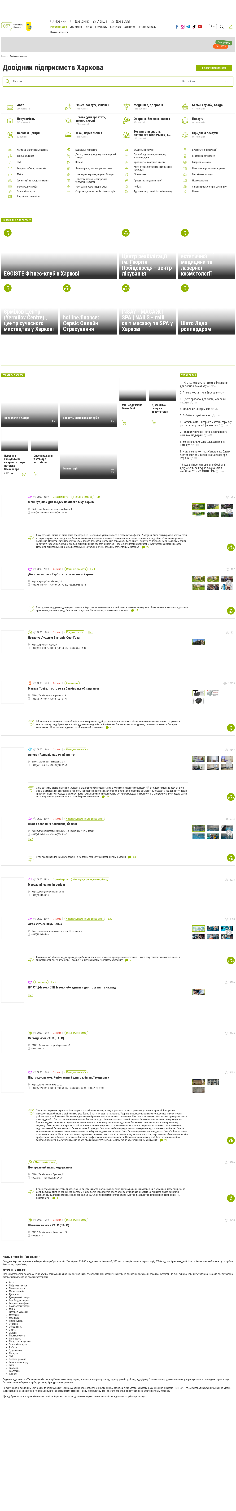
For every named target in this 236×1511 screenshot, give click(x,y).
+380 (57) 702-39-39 (53, 1178)
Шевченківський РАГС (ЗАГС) (48, 1225)
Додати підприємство (215, 67)
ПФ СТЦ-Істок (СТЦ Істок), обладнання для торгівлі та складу (204, 384)
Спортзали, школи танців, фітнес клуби (95, 191)
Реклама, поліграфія (27, 186)
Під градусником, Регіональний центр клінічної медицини (203, 433)
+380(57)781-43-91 (58, 648)
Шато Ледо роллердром (196, 326)
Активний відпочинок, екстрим (32, 149)
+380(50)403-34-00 (40, 934)
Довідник (82, 21)
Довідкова (129, 26)
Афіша (102, 21)
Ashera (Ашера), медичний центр (51, 755)
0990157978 (37, 1235)
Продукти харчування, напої (148, 180)
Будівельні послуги (143, 149)
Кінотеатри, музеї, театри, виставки (93, 168)
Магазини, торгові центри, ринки (208, 168)
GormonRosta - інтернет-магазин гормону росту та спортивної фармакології (206, 423)
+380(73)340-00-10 (40, 895)
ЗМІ (19, 162)
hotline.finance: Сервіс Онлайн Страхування (81, 323)
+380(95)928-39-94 (40, 1088)
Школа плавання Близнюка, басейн (52, 824)
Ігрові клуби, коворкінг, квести (149, 162)
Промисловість (200, 180)
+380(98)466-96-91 (40, 584)
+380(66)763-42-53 (58, 584)
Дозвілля (123, 21)
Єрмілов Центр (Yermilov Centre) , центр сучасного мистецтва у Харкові (29, 320)
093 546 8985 (37, 1048)
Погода (88, 26)
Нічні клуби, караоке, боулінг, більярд (94, 174)
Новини (60, 21)
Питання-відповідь (147, 26)
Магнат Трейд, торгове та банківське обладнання (63, 688)
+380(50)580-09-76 (58, 765)
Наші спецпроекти (59, 32)
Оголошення (76, 26)
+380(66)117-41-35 (40, 765)
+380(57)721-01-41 (58, 699)
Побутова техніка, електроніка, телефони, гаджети (91, 181)
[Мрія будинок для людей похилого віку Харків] (164, 355)
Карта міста (115, 26)
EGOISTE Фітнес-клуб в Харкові (41, 273)
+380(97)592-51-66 (40, 834)
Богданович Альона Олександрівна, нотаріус (202, 443)
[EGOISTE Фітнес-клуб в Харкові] (133, 355)
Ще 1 (99, 497)
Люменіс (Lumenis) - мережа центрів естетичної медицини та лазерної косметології (205, 259)
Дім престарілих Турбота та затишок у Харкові (61, 574)
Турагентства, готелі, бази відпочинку (153, 191)
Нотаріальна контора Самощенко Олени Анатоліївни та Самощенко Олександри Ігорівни (205, 455)
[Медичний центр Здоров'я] (179, 355)
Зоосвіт (79, 162)
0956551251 (37, 1178)
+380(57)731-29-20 (96, 1088)
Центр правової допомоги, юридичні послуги (203, 400)
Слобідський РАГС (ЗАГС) (46, 1038)
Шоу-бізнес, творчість (28, 196)
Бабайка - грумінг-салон (197, 415)
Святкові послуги (26, 191)
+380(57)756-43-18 (77, 584)
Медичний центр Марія (197, 408)
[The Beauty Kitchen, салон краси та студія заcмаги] (56, 355)
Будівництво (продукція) (204, 149)
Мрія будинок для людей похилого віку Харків (61, 502)
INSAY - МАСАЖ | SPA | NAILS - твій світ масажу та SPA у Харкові (147, 320)
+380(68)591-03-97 (40, 699)
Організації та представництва (32, 180)
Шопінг (195, 191)
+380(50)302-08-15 (58, 512)
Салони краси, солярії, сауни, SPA (209, 186)
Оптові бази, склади (202, 174)
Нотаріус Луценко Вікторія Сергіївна (54, 638)
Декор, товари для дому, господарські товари (95, 156)
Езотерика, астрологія (203, 156)
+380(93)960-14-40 (77, 648)
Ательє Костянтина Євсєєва (200, 392)
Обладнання (140, 174)
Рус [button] (213, 26)
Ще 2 (110, 918)
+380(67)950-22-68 (58, 1088)
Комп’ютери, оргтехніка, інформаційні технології (153, 168)
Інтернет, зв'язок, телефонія (31, 168)
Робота (137, 186)
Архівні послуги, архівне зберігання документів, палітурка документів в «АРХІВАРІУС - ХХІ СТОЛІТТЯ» (203, 468)
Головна (4, 56)
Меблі (20, 174)
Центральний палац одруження (50, 1167)
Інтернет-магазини (201, 162)
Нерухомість (101, 26)
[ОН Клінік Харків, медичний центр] (72, 355)
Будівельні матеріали (86, 149)
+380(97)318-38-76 (40, 648)
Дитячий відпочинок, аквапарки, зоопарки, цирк (150, 156)
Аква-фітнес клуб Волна (45, 924)
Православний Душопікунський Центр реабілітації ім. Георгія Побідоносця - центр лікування (147, 259)
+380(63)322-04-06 (40, 512)
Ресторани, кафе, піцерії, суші (91, 186)
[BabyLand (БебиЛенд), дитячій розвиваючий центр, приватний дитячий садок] (102, 355)
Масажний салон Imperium (46, 885)
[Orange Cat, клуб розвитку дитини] (118, 355)
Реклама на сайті (58, 26)
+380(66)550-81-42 (58, 834)
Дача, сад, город (25, 156)
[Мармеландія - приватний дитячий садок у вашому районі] (87, 355)
